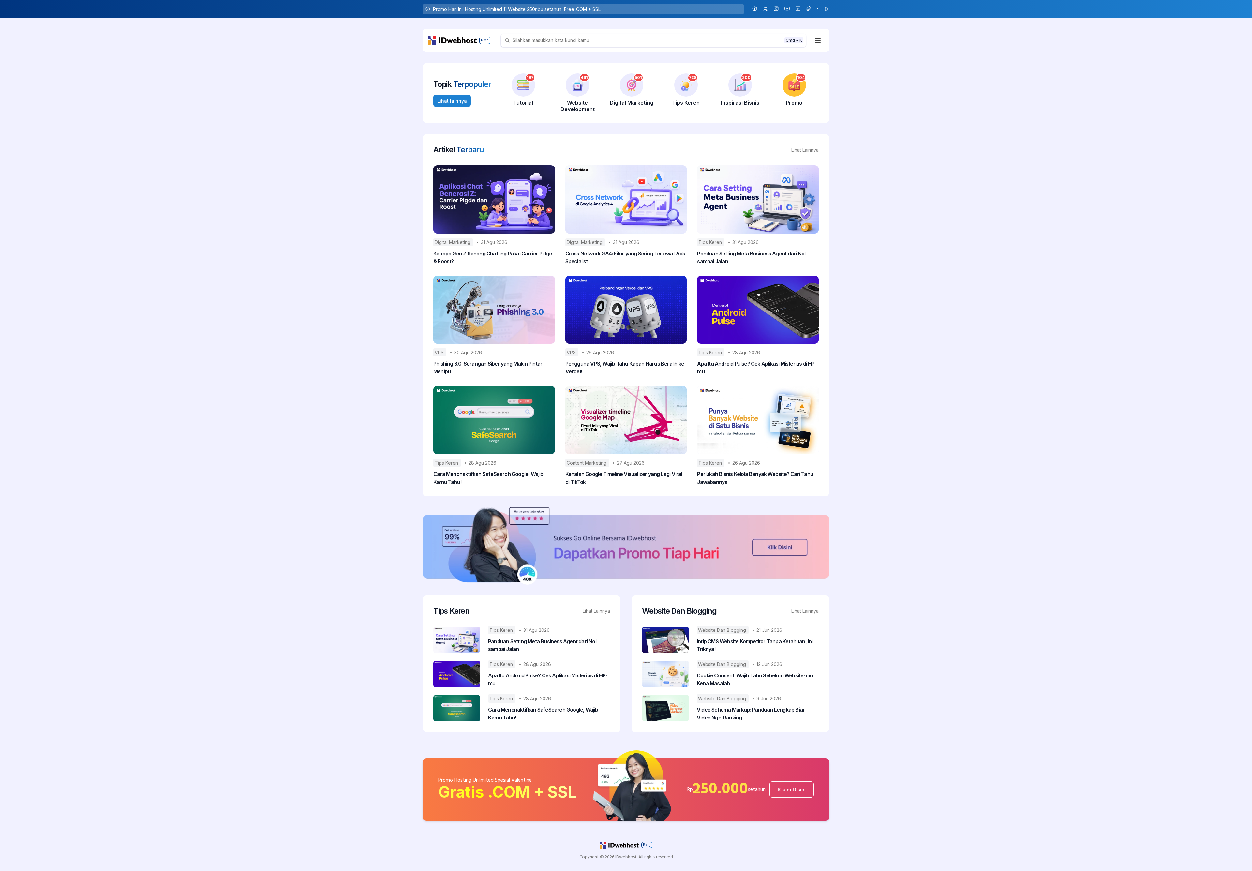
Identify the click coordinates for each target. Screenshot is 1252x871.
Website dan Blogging (722, 630)
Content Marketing (587, 463)
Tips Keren (710, 242)
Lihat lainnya (452, 101)
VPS (440, 352)
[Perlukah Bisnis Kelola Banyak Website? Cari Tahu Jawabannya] (758, 420)
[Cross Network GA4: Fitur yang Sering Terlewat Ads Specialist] (626, 199)
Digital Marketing (453, 242)
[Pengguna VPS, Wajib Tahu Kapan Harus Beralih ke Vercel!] (626, 310)
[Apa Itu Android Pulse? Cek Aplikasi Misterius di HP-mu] (758, 310)
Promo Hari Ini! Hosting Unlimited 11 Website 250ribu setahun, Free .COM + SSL (517, 9)
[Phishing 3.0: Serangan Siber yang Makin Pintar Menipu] (494, 310)
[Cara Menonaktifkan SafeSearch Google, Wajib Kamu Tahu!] (494, 420)
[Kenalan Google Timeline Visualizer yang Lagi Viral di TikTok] (626, 420)
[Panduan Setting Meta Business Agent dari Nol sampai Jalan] (758, 199)
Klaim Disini (792, 789)
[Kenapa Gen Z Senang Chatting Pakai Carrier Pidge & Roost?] (494, 199)
